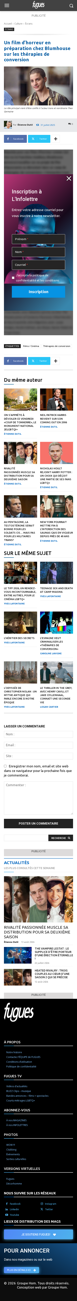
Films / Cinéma (31, 346)
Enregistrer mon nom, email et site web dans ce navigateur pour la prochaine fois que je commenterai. (38, 770)
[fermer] (69, 178)
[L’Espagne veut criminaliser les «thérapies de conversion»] (56, 623)
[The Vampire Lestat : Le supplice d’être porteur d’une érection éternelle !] (18, 955)
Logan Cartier (49, 707)
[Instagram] (42, 1204)
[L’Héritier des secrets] (20, 623)
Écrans (28, 23)
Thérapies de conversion (56, 346)
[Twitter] (42, 1209)
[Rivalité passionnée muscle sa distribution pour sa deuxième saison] (20, 453)
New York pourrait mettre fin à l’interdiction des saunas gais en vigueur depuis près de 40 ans (56, 529)
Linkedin (14, 1209)
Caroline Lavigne (51, 653)
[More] (56, 139)
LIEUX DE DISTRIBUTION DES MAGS (32, 1221)
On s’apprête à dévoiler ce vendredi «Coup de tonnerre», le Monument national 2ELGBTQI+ (20, 422)
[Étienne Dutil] (8, 125)
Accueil (8, 23)
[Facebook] (6, 1204)
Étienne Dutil (25, 124)
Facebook (15, 1204)
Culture (18, 23)
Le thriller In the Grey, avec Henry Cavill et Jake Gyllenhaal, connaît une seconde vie (56, 695)
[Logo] (38, 5)
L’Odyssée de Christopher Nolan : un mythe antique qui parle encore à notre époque (20, 695)
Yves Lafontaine (14, 603)
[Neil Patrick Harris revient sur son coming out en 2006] (56, 399)
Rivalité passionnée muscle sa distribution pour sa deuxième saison (37, 932)
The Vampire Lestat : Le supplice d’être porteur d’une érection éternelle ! (54, 953)
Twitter (49, 1209)
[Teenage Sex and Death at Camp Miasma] (56, 573)
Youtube (14, 1215)
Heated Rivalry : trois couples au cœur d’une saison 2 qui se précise (52, 974)
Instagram (50, 1204)
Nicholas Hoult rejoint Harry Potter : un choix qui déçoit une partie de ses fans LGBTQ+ (56, 475)
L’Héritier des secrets (19, 638)
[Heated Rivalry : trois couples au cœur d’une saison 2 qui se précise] (18, 977)
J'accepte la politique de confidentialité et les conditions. (38, 278)
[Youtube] (6, 1215)
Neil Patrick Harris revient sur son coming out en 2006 (53, 418)
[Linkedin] (6, 1209)
